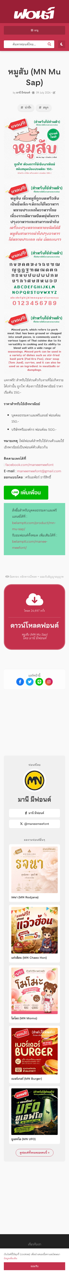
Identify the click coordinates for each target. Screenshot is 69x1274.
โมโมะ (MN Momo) (24, 1018)
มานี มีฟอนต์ (23, 93)
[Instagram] (49, 682)
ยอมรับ (34, 1266)
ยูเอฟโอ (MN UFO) (23, 1139)
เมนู (35, 30)
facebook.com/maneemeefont (29, 464)
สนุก (45, 107)
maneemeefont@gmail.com (39, 471)
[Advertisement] (36, 719)
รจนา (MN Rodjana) (25, 897)
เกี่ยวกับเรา (34, 1244)
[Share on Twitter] (30, 682)
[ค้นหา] (49, 44)
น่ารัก (27, 107)
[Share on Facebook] (20, 682)
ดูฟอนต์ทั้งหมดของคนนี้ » (34, 1153)
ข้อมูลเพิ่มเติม (10, 1258)
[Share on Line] (39, 682)
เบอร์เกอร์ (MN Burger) (26, 1078)
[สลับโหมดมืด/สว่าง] (61, 44)
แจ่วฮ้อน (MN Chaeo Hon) (29, 957)
